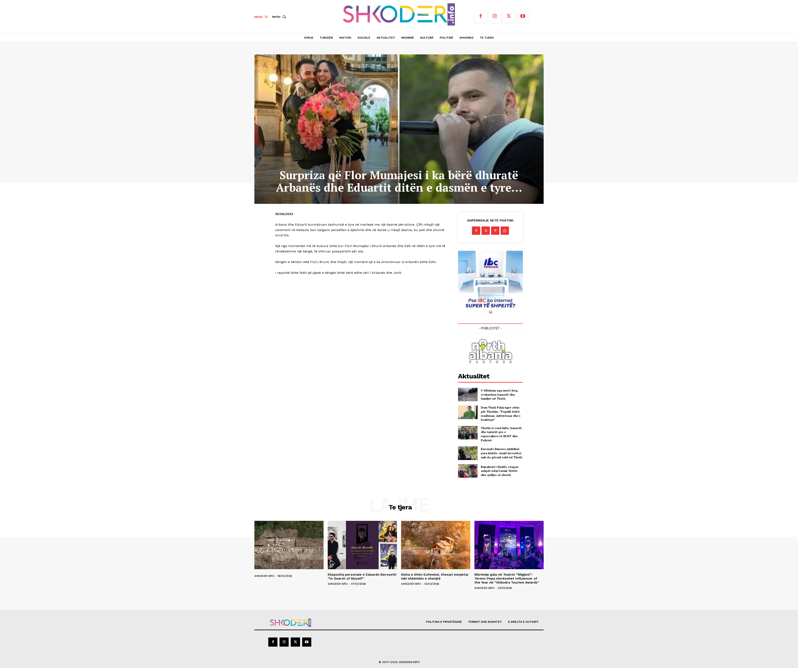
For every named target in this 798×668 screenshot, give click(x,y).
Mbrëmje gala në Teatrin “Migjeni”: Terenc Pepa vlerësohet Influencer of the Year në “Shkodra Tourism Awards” (506, 578)
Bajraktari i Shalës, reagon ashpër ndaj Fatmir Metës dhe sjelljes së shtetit (499, 471)
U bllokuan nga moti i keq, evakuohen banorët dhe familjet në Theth (499, 394)
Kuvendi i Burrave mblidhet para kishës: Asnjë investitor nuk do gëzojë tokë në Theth (501, 453)
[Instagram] (495, 17)
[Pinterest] (495, 230)
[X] (509, 17)
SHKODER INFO (264, 575)
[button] (280, 16)
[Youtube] (523, 17)
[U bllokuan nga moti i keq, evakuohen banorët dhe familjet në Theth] (467, 394)
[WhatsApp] (505, 230)
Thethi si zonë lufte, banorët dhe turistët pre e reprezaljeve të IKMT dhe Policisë (501, 434)
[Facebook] (481, 17)
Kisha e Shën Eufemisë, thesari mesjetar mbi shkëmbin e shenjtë (435, 576)
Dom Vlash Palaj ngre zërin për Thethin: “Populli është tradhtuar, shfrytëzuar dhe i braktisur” (500, 413)
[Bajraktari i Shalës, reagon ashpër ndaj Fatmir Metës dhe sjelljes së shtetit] (467, 471)
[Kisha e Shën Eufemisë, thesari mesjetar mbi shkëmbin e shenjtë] (435, 545)
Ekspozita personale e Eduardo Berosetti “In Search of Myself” (362, 576)
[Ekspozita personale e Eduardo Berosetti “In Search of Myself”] (362, 545)
